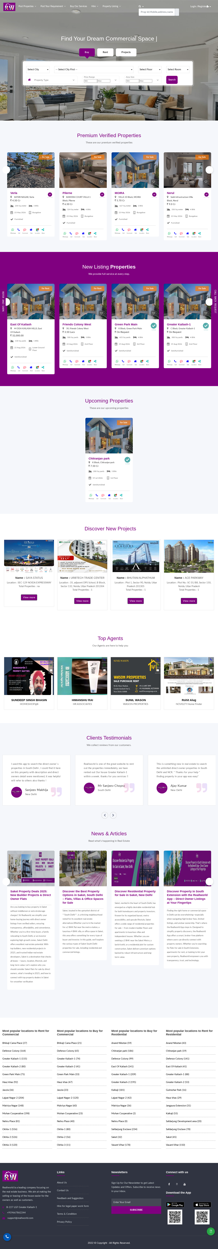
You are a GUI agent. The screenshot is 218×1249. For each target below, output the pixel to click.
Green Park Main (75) (13, 1074)
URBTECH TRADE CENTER (88, 578)
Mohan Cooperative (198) (16, 1113)
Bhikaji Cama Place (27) (14, 1043)
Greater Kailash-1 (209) (123, 1074)
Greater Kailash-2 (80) (14, 1066)
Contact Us (63, 1190)
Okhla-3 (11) (63, 1145)
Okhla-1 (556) (9, 1129)
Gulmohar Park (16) (176, 1090)
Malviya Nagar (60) (67, 1106)
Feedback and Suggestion (70, 1198)
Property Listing (110, 6)
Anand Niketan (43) (176, 1043)
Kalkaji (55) (172, 1113)
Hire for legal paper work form (73, 1206)
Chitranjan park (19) (176, 1051)
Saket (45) (171, 1137)
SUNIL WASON (136, 700)
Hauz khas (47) (64, 1082)
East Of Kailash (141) (122, 1066)
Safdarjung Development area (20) (183, 1121)
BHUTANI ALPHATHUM (141, 578)
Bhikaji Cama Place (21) (69, 1043)
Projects (126, 52)
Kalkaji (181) (118, 1090)
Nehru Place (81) (11, 1121)
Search (172, 80)
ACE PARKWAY (194, 578)
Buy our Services (78, 6)
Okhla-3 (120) (9, 1145)
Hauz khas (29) (173, 1098)
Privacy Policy (64, 1222)
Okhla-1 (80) (63, 1129)
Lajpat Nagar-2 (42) (121, 1098)
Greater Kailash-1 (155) (14, 1059)
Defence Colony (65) (68, 1051)
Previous (6, 170)
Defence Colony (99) (122, 1059)
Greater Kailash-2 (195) (123, 1082)
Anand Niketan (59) (121, 1043)
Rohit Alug (189, 700)
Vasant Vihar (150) (175, 1145)
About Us (62, 1182)
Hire (93, 6)
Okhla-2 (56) (63, 1137)
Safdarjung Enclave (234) (124, 1129)
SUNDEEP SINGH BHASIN (29, 700)
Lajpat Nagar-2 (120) (68, 1098)
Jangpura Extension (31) (178, 1106)
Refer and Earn (3, 302)
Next (209, 170)
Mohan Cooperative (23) (70, 1113)
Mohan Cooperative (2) (123, 1113)
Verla (13, 193)
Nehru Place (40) (65, 1121)
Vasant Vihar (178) (120, 1145)
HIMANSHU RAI (82, 700)
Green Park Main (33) (68, 1074)
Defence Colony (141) (177, 1059)
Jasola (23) (62, 1090)
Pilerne (67, 193)
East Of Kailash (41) (176, 1066)
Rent (105, 52)
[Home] (9, 7)
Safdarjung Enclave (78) (178, 1129)
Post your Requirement (52, 6)
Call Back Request (215, 301)
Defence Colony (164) (14, 1051)
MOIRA (119, 193)
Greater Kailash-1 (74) (68, 1059)
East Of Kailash (20, 324)
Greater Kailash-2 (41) (68, 1066)
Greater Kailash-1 (179, 324)
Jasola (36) (8, 1090)
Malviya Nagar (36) (121, 1106)
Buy (87, 52)
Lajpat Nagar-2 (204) (13, 1098)
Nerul (170, 193)
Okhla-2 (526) (9, 1137)
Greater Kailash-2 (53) (177, 1082)
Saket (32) (116, 1137)
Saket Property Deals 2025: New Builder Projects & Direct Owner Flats (30, 895)
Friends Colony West (77, 324)
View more (29, 597)
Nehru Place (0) (119, 1121)
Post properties (26, 6)
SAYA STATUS (34, 578)
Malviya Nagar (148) (13, 1106)
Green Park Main (126, 324)
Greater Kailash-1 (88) (177, 1074)
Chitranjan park (99, 458)
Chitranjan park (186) (122, 1051)
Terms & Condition (67, 1214)
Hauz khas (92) (10, 1082)
